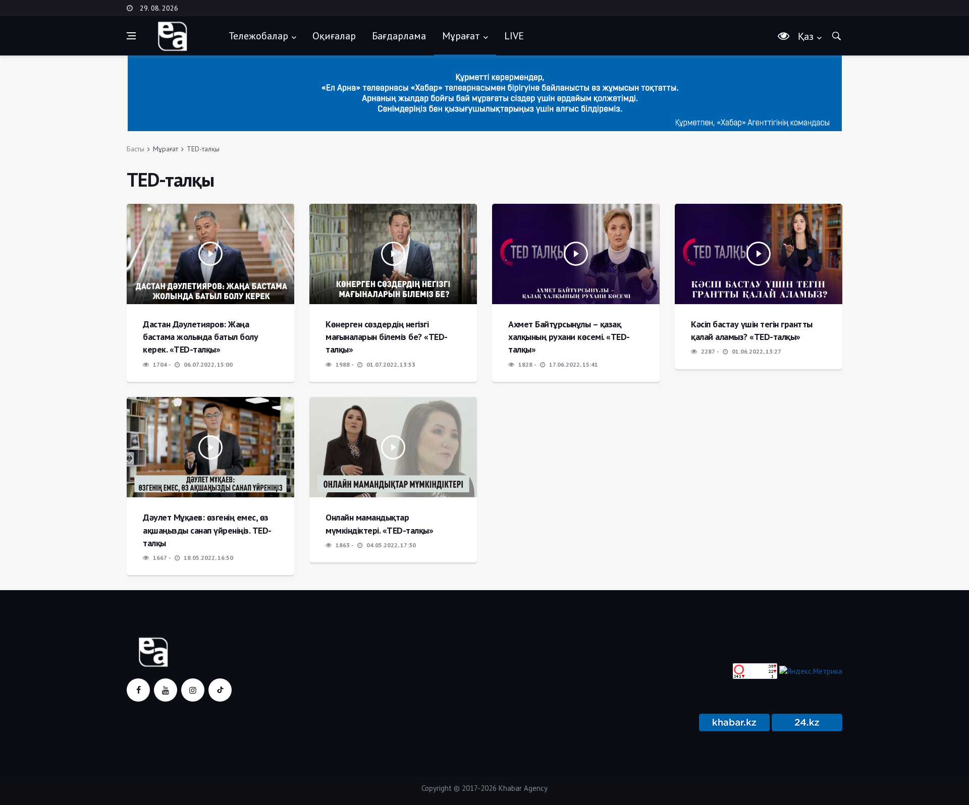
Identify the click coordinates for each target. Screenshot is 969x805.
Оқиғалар (334, 35)
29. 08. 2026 (159, 8)
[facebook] (138, 690)
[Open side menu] (131, 36)
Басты (135, 148)
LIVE (514, 35)
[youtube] (165, 690)
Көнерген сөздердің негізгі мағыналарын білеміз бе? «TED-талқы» (387, 336)
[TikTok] (220, 690)
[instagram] (192, 690)
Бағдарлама (399, 35)
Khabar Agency (523, 788)
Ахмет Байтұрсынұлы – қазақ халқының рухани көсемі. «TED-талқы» (569, 336)
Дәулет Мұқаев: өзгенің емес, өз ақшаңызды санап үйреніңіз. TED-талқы (207, 529)
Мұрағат (461, 35)
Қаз (806, 36)
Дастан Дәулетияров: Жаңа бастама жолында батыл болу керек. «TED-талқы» (200, 336)
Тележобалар (258, 35)
